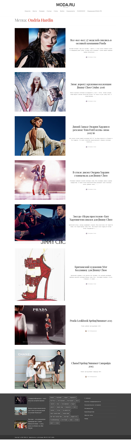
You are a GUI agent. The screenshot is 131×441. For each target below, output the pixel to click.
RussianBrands (65, 404)
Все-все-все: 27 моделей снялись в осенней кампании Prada (90, 41)
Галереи (41, 11)
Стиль (56, 11)
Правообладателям (89, 411)
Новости (27, 11)
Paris (57, 423)
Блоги (35, 11)
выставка (66, 416)
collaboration (66, 410)
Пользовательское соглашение (92, 405)
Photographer (61, 400)
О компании (87, 398)
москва (77, 419)
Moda (58, 404)
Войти (62, 11)
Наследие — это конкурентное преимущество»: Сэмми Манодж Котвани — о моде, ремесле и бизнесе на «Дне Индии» (36, 423)
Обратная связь (88, 415)
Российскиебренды (54, 419)
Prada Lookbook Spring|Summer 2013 (91, 320)
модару (66, 397)
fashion (52, 410)
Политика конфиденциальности (92, 401)
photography (70, 400)
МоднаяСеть (73, 397)
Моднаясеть (68, 407)
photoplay (52, 400)
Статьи (49, 11)
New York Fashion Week (56, 416)
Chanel (71, 419)
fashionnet (59, 397)
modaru (52, 397)
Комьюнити (71, 11)
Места (75, 407)
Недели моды (60, 407)
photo (77, 400)
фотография (64, 419)
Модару (73, 404)
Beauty (52, 423)
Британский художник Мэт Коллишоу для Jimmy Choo (91, 268)
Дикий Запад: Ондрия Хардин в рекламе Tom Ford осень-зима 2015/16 (91, 130)
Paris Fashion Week (55, 413)
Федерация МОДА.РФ (94, 11)
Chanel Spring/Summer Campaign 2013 (91, 364)
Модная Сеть (74, 416)
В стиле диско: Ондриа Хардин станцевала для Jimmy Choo (91, 173)
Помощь (86, 418)
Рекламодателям (88, 408)
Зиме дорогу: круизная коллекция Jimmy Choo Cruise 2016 (91, 85)
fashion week (66, 413)
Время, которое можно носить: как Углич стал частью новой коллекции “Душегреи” (37, 410)
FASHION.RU (81, 11)
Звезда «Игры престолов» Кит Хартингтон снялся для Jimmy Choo (91, 217)
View (39, 47)
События (52, 404)
